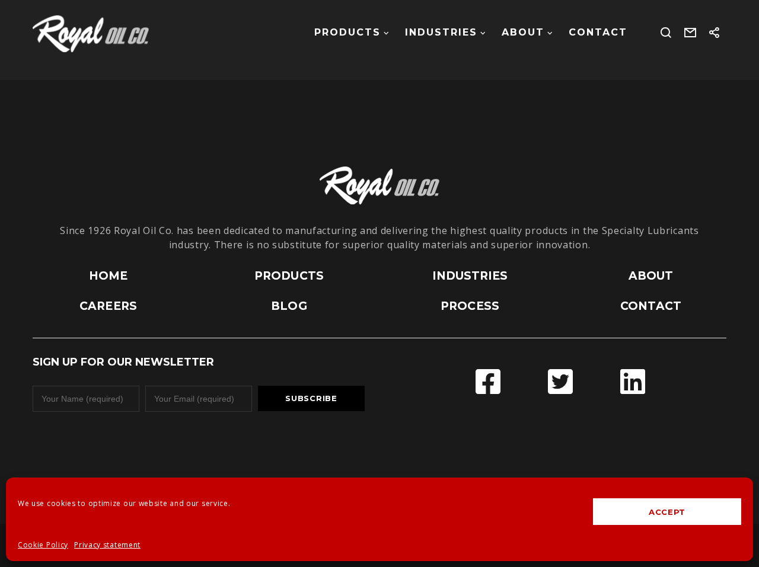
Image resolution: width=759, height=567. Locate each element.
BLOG (289, 306)
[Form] (690, 32)
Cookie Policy (43, 545)
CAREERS (108, 306)
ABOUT (651, 276)
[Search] (666, 32)
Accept (667, 512)
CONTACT (650, 306)
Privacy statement (107, 545)
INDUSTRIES (470, 276)
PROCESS (470, 306)
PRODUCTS (289, 276)
